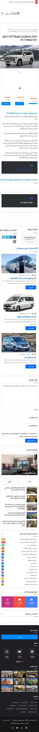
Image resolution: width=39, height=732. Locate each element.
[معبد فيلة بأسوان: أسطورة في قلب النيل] (19, 688)
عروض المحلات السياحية (29, 554)
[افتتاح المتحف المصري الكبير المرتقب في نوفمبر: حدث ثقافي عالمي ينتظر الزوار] (32, 523)
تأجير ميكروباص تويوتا (26, 316)
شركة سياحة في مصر (25, 170)
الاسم (35, 409)
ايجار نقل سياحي (22, 705)
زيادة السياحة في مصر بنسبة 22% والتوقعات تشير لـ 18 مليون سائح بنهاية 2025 (15, 506)
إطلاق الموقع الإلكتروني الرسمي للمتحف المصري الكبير (14, 488)
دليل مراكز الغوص (31, 581)
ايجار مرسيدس (15, 702)
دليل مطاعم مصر (31, 572)
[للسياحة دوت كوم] (12, 13)
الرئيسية (33, 29)
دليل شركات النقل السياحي (28, 551)
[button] (14, 237)
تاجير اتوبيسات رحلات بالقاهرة (23, 278)
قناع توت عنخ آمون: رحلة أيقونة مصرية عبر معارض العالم (15, 497)
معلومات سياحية (31, 557)
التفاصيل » (31, 287)
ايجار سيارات (33, 702)
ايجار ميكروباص (33, 705)
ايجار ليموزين (24, 702)
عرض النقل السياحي (24, 29)
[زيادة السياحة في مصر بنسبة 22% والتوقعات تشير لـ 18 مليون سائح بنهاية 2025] (32, 507)
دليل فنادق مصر (32, 545)
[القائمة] (2, 14)
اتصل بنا (19, 637)
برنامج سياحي (12, 705)
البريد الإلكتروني (32, 417)
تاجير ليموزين (33, 708)
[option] (19, 464)
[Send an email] (20, 88)
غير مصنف (33, 566)
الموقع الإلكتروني (33, 425)
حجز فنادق (33, 575)
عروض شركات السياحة (29, 548)
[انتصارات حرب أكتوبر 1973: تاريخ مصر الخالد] (32, 688)
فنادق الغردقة (10, 708)
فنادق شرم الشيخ (32, 711)
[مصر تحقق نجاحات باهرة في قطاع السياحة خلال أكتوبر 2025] (7, 688)
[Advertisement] (29, 12)
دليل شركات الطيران (30, 584)
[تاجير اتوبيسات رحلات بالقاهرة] (19, 263)
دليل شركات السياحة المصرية (28, 542)
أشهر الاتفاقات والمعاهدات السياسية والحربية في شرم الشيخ (14, 514)
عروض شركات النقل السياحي (28, 539)
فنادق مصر (23, 711)
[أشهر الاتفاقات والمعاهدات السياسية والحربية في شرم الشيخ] (32, 515)
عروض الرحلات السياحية (22, 708)
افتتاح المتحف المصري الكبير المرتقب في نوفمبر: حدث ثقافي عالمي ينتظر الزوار (13, 523)
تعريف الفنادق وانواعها (28, 473)
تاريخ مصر (33, 563)
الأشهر (10, 482)
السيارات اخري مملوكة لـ (25, 248)
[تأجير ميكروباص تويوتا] (19, 302)
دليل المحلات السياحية (30, 578)
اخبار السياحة (32, 569)
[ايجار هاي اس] (19, 342)
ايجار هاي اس (30, 357)
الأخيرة (29, 482)
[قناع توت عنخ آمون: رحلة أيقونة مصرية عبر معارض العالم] (32, 498)
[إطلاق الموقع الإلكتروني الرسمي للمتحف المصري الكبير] (32, 490)
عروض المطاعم (32, 560)
